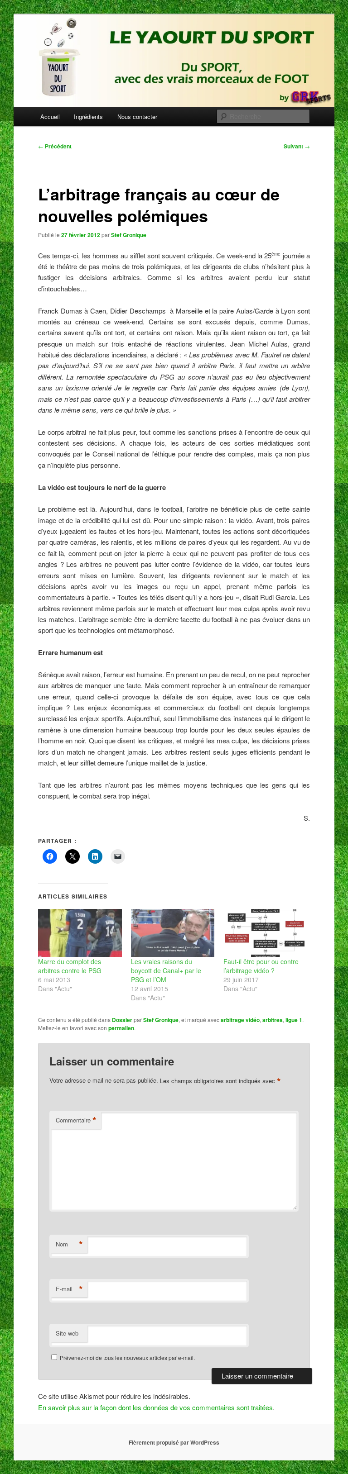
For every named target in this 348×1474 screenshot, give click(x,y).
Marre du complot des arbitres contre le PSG (70, 966)
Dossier (122, 1020)
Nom (69, 1244)
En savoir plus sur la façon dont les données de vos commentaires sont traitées (155, 1407)
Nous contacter (137, 116)
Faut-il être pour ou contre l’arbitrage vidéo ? (261, 966)
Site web (67, 1333)
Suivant (297, 146)
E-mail (69, 1289)
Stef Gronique (128, 235)
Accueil (50, 116)
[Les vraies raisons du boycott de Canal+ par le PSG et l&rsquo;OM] (173, 933)
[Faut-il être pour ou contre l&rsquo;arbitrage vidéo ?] (265, 933)
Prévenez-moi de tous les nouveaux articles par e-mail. (127, 1357)
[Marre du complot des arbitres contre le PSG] (80, 933)
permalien (121, 1028)
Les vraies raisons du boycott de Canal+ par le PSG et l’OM (166, 970)
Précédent (55, 146)
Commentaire (76, 1120)
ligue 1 (293, 1020)
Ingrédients (88, 116)
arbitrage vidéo (240, 1020)
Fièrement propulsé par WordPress (174, 1442)
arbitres (272, 1020)
